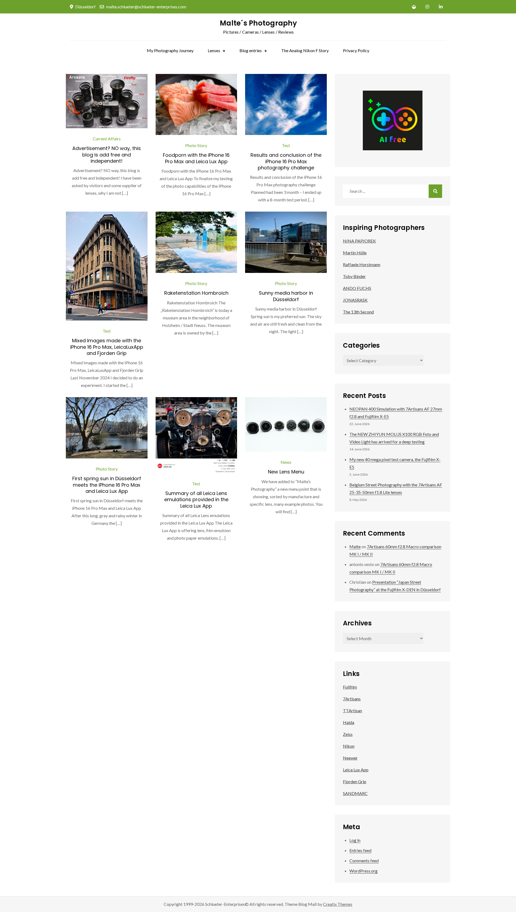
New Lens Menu (286, 471)
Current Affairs (107, 138)
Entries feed (360, 850)
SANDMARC (355, 793)
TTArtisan (352, 710)
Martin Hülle (355, 252)
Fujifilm (350, 686)
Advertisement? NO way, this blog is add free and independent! (106, 154)
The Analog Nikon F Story (305, 50)
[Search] (435, 191)
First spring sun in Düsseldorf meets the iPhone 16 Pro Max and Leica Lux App (106, 484)
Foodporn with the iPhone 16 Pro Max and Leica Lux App (196, 158)
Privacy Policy (356, 50)
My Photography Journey (170, 50)
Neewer (350, 757)
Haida (348, 722)
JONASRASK (355, 299)
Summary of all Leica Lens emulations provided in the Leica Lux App (196, 499)
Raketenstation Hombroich (196, 293)
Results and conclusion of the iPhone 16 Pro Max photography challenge (285, 161)
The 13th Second (358, 311)
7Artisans (352, 698)
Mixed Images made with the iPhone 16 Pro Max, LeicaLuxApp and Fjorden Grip (106, 347)
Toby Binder (354, 276)
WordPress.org (363, 870)
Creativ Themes (337, 904)
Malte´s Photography (258, 23)
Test (286, 145)
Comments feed (364, 860)
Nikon (348, 746)
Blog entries (250, 50)
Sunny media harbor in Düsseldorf (286, 296)
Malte (355, 546)
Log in (354, 840)
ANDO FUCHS (357, 288)
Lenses (214, 50)
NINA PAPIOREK (359, 240)
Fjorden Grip (354, 781)
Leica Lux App (355, 769)
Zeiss (348, 734)
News (286, 462)
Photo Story (196, 145)
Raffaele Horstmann (361, 264)
